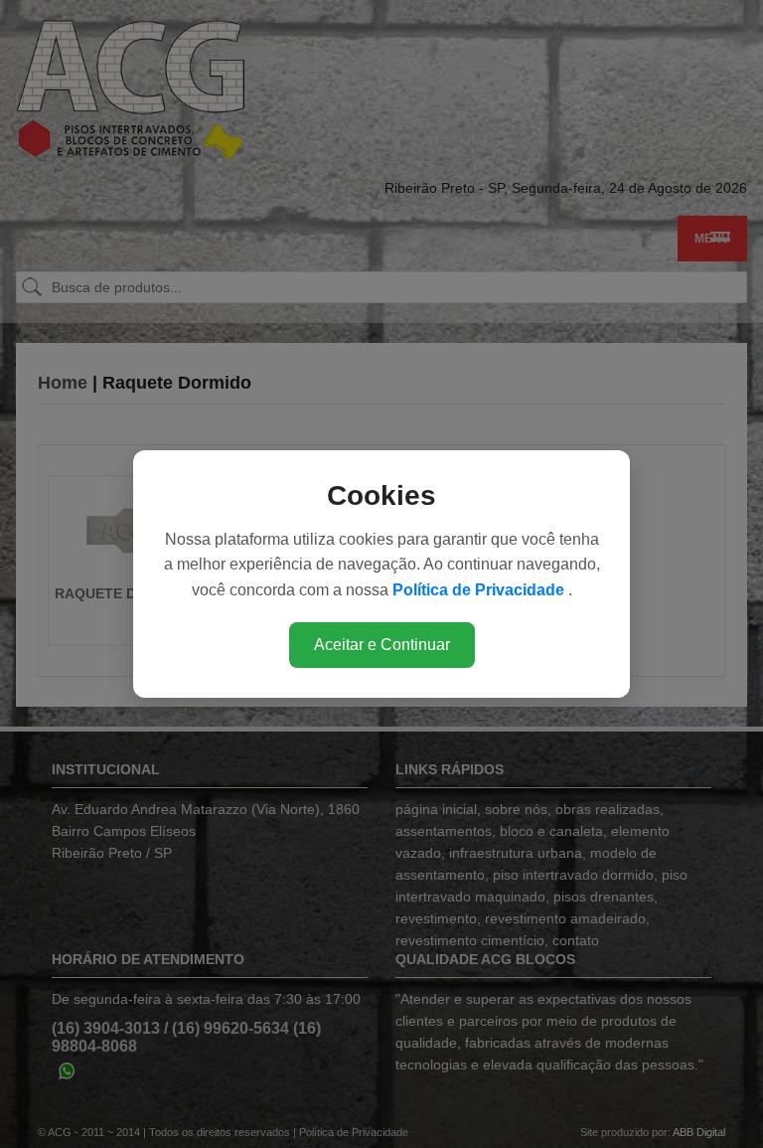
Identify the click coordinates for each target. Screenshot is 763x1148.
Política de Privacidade (480, 589)
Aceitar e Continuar (382, 644)
